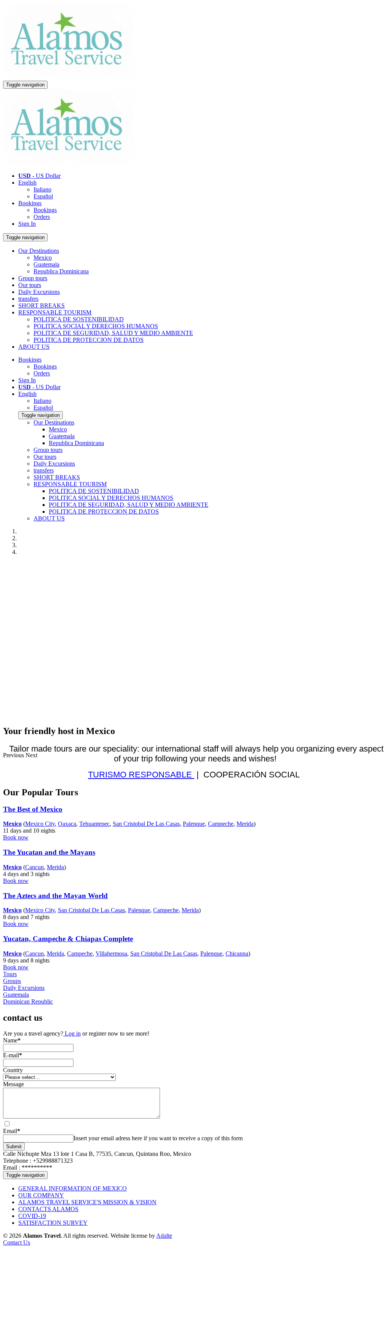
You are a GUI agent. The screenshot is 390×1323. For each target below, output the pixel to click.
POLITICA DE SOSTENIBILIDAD (79, 319)
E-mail (12, 1055)
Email (11, 1131)
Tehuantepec (94, 823)
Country (13, 1070)
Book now (16, 837)
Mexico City (40, 823)
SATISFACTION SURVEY (53, 1222)
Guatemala (46, 264)
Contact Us (16, 1242)
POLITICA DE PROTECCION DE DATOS (89, 340)
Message (13, 1084)
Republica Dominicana (61, 271)
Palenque (194, 823)
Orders (42, 217)
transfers (28, 298)
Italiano (42, 189)
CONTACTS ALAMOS (48, 1209)
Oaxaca (67, 823)
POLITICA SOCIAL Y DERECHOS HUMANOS (96, 326)
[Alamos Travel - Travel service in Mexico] (68, 77)
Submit (14, 1146)
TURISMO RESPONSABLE (141, 774)
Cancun (34, 867)
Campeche (220, 823)
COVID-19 (32, 1216)
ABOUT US (34, 346)
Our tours (29, 285)
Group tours (32, 278)
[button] (14, 755)
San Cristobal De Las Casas (146, 823)
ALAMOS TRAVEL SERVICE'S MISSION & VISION (87, 1202)
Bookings (30, 203)
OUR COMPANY (41, 1195)
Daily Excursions (39, 292)
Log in (72, 1033)
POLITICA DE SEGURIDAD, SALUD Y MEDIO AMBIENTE (113, 333)
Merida (245, 823)
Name (12, 1040)
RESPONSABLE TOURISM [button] (54, 312)
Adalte (164, 1235)
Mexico (43, 257)
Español (43, 196)
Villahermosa (111, 953)
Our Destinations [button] (38, 250)
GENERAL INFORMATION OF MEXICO (72, 1188)
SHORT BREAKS (41, 305)
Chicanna (236, 953)
